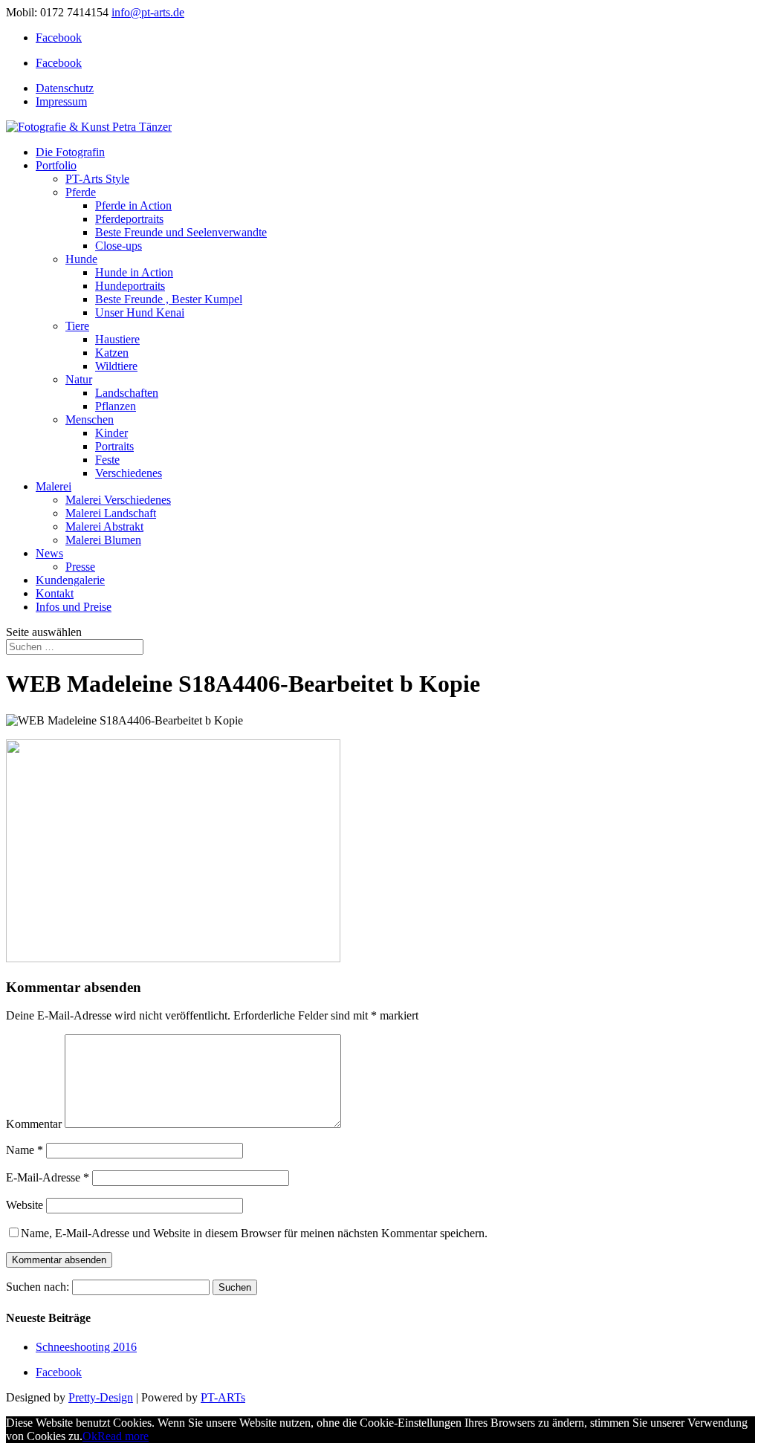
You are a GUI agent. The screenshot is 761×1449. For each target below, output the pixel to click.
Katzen (112, 352)
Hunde (81, 259)
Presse (80, 566)
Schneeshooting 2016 (86, 1347)
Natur (78, 379)
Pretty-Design (100, 1397)
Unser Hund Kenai (139, 312)
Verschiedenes (128, 473)
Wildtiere (116, 366)
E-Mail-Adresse (47, 1177)
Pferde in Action (133, 205)
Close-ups (118, 245)
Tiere (77, 326)
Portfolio (56, 165)
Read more (123, 1436)
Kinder (111, 433)
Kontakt (55, 593)
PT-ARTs (223, 1397)
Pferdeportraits (129, 219)
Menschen (89, 419)
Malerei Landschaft (110, 513)
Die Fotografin (70, 152)
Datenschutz (65, 88)
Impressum (61, 101)
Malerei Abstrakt (104, 526)
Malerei (53, 486)
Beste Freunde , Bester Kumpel (168, 299)
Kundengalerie (70, 580)
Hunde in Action (134, 272)
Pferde (80, 192)
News (49, 553)
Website (24, 1205)
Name (24, 1150)
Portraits (114, 446)
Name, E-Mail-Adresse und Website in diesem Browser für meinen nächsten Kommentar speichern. (254, 1233)
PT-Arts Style (97, 178)
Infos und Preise (73, 606)
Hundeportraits (130, 285)
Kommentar (34, 1124)
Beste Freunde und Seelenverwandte (181, 232)
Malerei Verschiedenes (118, 499)
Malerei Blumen (103, 540)
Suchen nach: (37, 1286)
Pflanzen (115, 406)
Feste (107, 459)
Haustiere (117, 339)
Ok (89, 1436)
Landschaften (126, 392)
